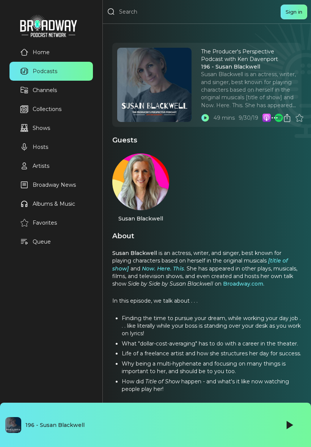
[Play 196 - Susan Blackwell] (205, 118)
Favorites (45, 222)
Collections (47, 109)
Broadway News (54, 184)
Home (41, 52)
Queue (42, 241)
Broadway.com (243, 283)
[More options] (274, 118)
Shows (41, 128)
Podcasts (45, 71)
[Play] (289, 425)
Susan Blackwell (140, 218)
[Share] (287, 118)
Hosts (40, 147)
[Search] (111, 12)
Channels (45, 90)
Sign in (294, 12)
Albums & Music (54, 203)
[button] (274, 118)
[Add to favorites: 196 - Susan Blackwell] (299, 118)
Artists (41, 166)
